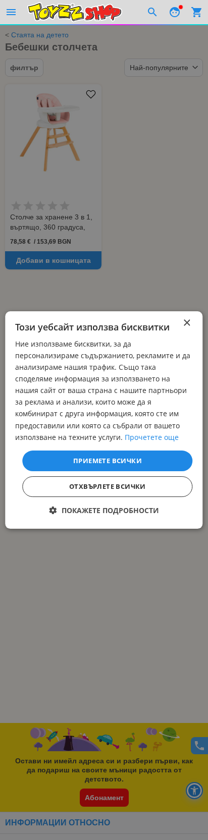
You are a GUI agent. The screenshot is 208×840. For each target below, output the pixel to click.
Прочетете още (152, 437)
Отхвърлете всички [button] (107, 486)
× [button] (186, 323)
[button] (104, 510)
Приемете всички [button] (107, 460)
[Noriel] (74, 12)
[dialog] (103, 420)
